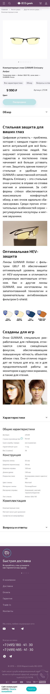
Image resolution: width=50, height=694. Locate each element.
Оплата (6, 592)
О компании (9, 579)
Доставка (8, 586)
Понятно (31, 689)
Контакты (8, 611)
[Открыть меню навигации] (4, 3)
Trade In (7, 604)
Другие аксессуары (31, 9)
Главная (4, 9)
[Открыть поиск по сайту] (9, 3)
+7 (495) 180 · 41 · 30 (18, 645)
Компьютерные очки (9, 12)
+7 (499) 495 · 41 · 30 (18, 649)
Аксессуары (15, 9)
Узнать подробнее (9, 690)
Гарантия (7, 598)
